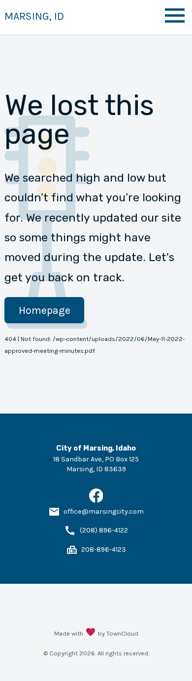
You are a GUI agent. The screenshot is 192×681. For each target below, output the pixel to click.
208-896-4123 (103, 549)
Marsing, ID (34, 16)
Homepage (44, 310)
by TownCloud (118, 633)
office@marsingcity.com (104, 511)
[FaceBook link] (96, 500)
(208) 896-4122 (104, 530)
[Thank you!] (90, 633)
